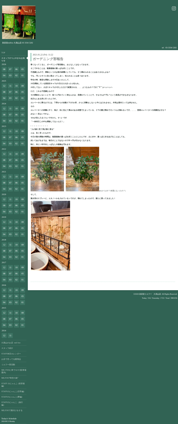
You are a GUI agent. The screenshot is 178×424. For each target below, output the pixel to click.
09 (22, 86)
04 (4, 75)
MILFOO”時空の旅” (9, 378)
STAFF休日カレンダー (11, 354)
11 (10, 86)
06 (16, 69)
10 (16, 86)
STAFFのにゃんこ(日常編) (12, 391)
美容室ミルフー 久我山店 (150, 294)
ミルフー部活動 (8, 365)
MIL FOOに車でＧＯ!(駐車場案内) (13, 371)
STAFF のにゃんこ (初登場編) (13, 385)
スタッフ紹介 (7, 348)
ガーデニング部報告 (48, 59)
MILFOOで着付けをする (12, 410)
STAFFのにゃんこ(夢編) (11, 397)
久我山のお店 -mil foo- (11, 343)
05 (22, 69)
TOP (3, 53)
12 (4, 86)
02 (16, 75)
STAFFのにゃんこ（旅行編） (12, 403)
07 (10, 69)
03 (10, 75)
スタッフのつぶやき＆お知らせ (13, 59)
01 (22, 75)
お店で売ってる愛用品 (11, 359)
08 (4, 69)
